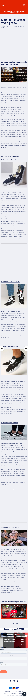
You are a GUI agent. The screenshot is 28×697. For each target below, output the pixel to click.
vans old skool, (14, 445)
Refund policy (12, 693)
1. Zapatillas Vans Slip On (10, 527)
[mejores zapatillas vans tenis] (14, 296)
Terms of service (10, 695)
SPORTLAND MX (13, 691)
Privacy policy (20, 693)
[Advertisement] (14, 44)
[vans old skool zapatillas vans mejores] (14, 432)
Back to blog (15, 624)
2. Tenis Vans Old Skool (9, 423)
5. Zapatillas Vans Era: (9, 160)
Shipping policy (19, 695)
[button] (3, 5)
